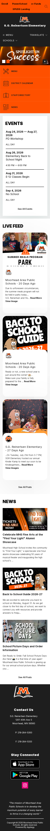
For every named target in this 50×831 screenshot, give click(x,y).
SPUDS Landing (21, 9)
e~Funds (36, 3)
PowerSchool (19, 3)
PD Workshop (16, 138)
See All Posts (25, 487)
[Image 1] (3, 61)
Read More (36, 298)
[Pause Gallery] (45, 61)
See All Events (25, 209)
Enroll (5, 3)
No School (13, 194)
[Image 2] (8, 61)
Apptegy (31, 827)
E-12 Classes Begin (18, 176)
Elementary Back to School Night (18, 157)
